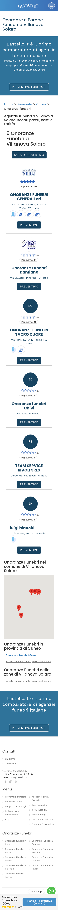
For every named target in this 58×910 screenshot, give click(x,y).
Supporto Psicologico (17, 806)
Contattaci (10, 763)
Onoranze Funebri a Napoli (42, 867)
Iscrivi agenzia (39, 809)
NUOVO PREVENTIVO (29, 155)
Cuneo (41, 104)
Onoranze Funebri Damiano (29, 270)
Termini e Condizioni (42, 819)
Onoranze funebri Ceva (21, 655)
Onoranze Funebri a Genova (42, 842)
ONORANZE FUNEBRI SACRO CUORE (29, 332)
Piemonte (24, 104)
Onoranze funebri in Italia (15, 842)
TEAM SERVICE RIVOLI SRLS (29, 468)
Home (8, 104)
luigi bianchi (22, 528)
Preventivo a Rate (14, 801)
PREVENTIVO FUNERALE (29, 87)
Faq (7, 819)
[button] (18, 608)
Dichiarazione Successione (12, 813)
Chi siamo (10, 759)
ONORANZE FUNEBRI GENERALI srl (29, 197)
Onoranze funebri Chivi (29, 406)
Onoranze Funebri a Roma (15, 851)
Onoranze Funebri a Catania (42, 859)
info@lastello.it (19, 777)
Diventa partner (40, 805)
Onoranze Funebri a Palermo (15, 867)
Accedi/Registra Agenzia (40, 798)
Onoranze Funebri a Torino (15, 875)
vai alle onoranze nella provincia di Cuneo (28, 661)
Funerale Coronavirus (43, 824)
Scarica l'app (39, 814)
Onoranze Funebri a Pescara (42, 851)
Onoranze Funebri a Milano (15, 859)
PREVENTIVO (29, 225)
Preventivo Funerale (15, 796)
